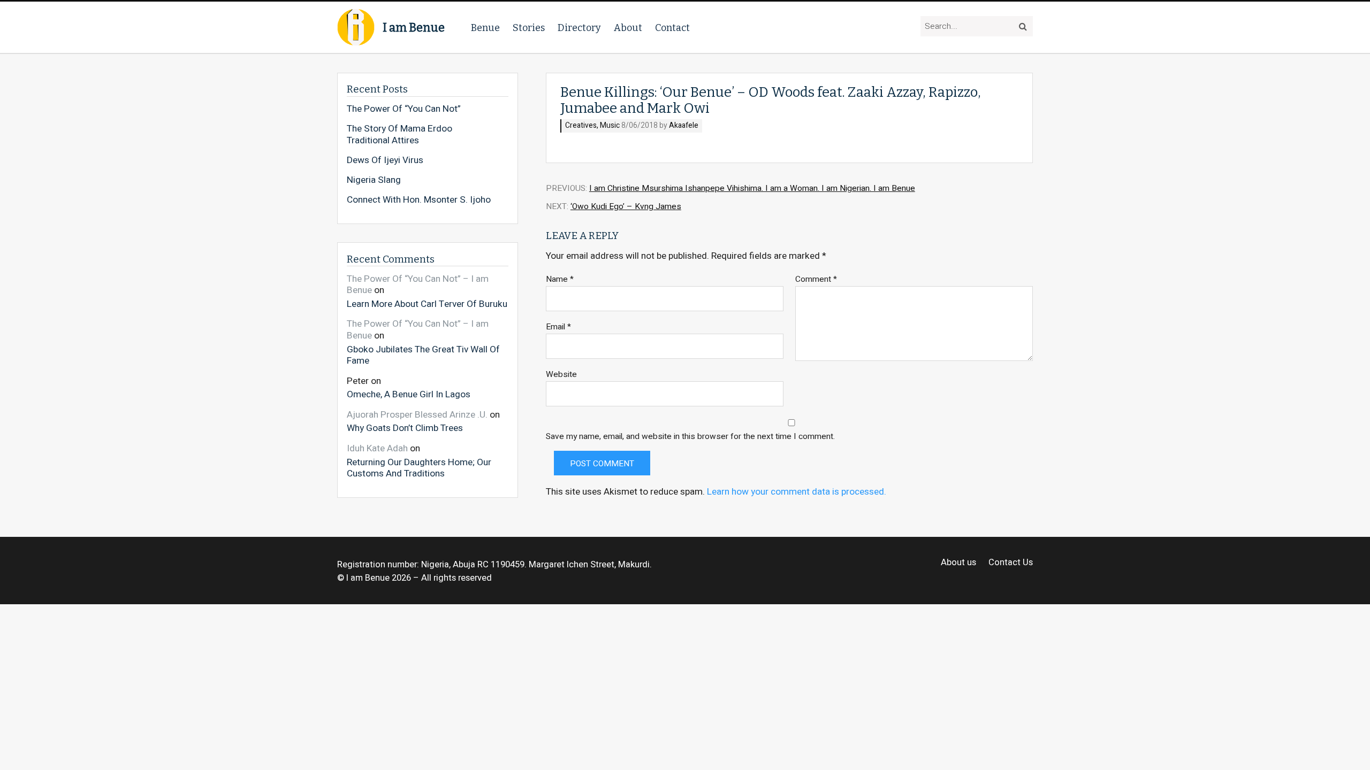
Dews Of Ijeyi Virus (385, 160)
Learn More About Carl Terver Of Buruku (427, 303)
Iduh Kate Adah (377, 448)
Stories (529, 28)
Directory (579, 28)
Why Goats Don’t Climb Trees (405, 427)
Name (560, 279)
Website (561, 374)
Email (558, 327)
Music (610, 126)
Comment (816, 279)
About (628, 28)
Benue (485, 28)
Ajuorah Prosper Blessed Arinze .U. (417, 414)
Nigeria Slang (374, 180)
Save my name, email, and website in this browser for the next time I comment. (690, 436)
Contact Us (1010, 562)
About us (958, 562)
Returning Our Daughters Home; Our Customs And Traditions (419, 468)
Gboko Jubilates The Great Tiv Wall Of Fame (423, 355)
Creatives (581, 126)
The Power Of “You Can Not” (404, 109)
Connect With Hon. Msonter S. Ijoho (419, 200)
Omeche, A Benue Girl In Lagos (408, 394)
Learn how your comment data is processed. (796, 491)
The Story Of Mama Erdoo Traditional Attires (399, 134)
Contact (672, 28)
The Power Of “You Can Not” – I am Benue (418, 284)
